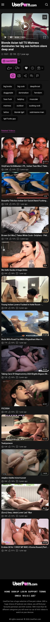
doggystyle (8, 93)
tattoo (6, 112)
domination (24, 93)
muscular (34, 99)
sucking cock (34, 106)
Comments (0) (31, 75)
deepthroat (35, 86)
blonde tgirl (19, 112)
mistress (7, 106)
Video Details (13, 75)
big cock (21, 86)
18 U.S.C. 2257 (28, 596)
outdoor (20, 106)
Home (7, 592)
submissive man (37, 112)
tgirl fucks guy (9, 119)
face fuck (7, 99)
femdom (38, 93)
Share (25, 75)
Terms (42, 592)
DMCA (18, 596)
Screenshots (19, 75)
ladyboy (20, 99)
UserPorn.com (35, 619)
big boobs (7, 86)
